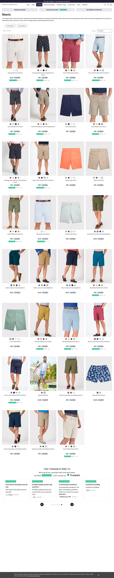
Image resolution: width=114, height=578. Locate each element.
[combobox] (104, 30)
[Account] (108, 4)
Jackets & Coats (61, 4)
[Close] (99, 575)
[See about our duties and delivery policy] (94, 9)
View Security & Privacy (34, 575)
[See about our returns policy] (20, 9)
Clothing (39, 4)
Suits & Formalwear (49, 4)
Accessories (71, 4)
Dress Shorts (22, 26)
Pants (33, 4)
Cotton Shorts (10, 26)
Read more (62, 494)
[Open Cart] (111, 4)
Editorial (84, 4)
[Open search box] (105, 4)
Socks (78, 4)
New (28, 4)
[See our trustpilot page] (57, 9)
